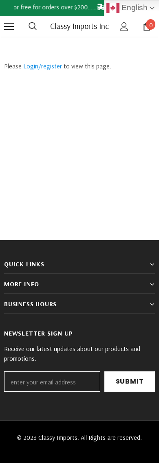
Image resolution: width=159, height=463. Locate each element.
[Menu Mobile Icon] (9, 26)
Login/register (42, 66)
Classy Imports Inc (79, 26)
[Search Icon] (41, 26)
